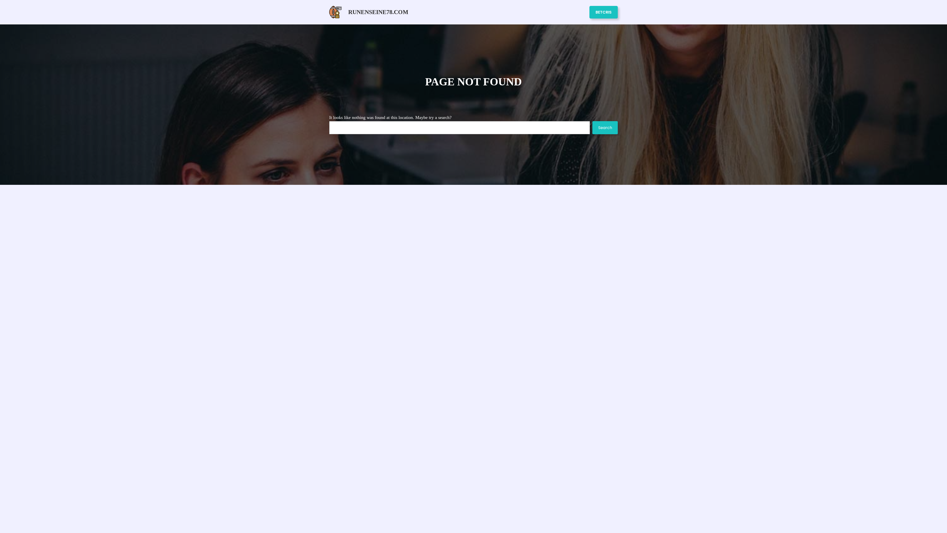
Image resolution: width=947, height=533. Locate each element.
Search (605, 128)
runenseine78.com (378, 12)
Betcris (604, 12)
